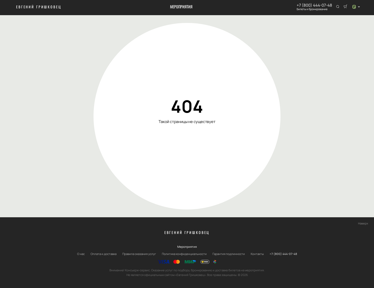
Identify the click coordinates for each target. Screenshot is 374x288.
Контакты (257, 254)
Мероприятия (181, 6)
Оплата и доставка (103, 254)
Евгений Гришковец (39, 6)
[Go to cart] (345, 7)
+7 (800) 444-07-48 (314, 5)
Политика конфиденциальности (184, 254)
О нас (81, 254)
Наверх (363, 223)
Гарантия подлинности (229, 254)
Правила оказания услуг (139, 254)
